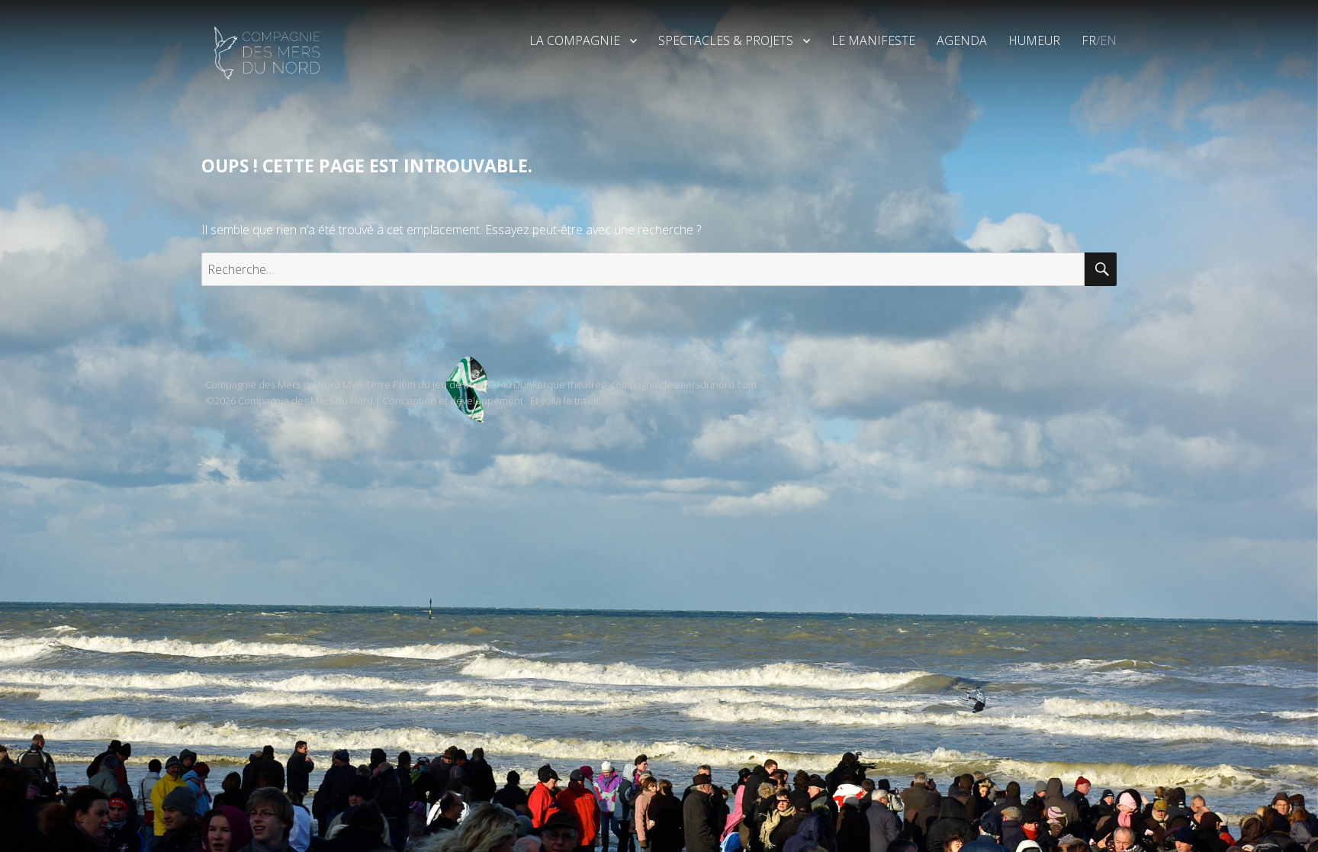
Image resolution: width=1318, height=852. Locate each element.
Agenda (962, 40)
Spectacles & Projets (725, 40)
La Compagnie (574, 40)
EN (1108, 40)
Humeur (1034, 40)
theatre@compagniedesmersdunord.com (662, 384)
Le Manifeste (873, 40)
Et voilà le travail (565, 400)
